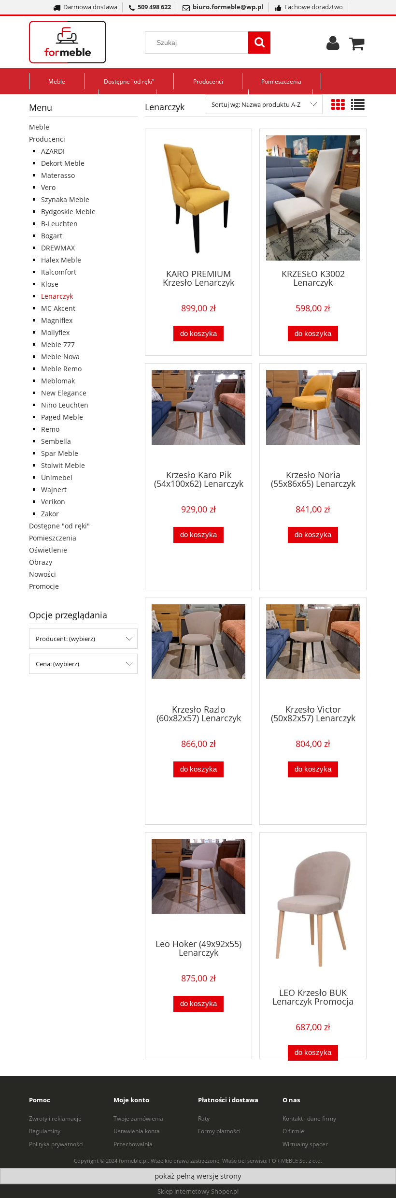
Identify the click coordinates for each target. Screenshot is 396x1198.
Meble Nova (60, 356)
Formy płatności (219, 1131)
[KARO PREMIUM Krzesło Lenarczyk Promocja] (198, 198)
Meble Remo (61, 368)
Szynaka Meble (65, 199)
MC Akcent (58, 308)
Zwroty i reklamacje (55, 1118)
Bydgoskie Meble (68, 211)
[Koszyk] (358, 42)
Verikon (53, 501)
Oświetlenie (48, 550)
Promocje (44, 586)
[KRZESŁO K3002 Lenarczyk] (313, 198)
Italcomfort (58, 272)
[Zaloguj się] (332, 46)
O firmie (293, 1131)
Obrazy (40, 562)
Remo (50, 429)
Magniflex (56, 320)
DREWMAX (58, 247)
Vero (48, 187)
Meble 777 (58, 344)
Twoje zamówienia (138, 1118)
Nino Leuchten (64, 404)
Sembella (56, 441)
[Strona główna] (79, 42)
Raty (204, 1118)
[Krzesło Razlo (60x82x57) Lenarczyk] (198, 650)
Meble (39, 126)
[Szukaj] (259, 42)
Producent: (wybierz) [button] (65, 638)
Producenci (47, 139)
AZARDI (53, 151)
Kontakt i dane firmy (309, 1118)
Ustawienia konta (136, 1131)
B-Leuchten (59, 223)
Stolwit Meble (63, 465)
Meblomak (58, 380)
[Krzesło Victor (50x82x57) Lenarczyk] (313, 650)
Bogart (51, 235)
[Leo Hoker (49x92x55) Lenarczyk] (198, 885)
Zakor (50, 513)
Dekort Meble (63, 163)
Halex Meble (61, 259)
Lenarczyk (57, 296)
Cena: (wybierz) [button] (57, 663)
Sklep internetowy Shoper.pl (198, 1191)
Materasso (58, 175)
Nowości (42, 574)
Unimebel (56, 477)
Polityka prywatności (56, 1144)
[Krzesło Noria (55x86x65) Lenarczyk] (313, 416)
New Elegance (63, 392)
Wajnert (54, 489)
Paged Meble (62, 417)
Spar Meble (59, 453)
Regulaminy (44, 1131)
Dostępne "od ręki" (59, 525)
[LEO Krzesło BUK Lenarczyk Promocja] (313, 909)
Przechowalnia (133, 1144)
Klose (49, 284)
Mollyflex (55, 332)
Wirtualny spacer (305, 1144)
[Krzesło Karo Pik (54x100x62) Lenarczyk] (198, 416)
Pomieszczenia (52, 537)
